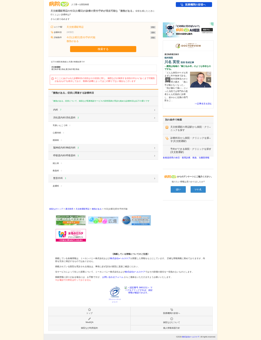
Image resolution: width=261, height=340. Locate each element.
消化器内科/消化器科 (66, 117)
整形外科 (59, 178)
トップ (89, 313)
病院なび (59, 2)
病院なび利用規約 (89, 328)
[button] (167, 79)
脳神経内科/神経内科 (66, 147)
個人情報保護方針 (171, 328)
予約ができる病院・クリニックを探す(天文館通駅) (190, 150)
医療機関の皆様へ (195, 4)
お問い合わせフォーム (112, 277)
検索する (103, 49)
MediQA (89, 322)
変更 (153, 27)
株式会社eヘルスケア (120, 258)
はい (178, 189)
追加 (153, 32)
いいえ (198, 189)
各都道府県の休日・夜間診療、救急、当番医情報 (186, 157)
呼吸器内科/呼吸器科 (66, 155)
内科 (57, 109)
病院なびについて (171, 322)
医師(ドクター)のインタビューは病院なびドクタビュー (213, 42)
